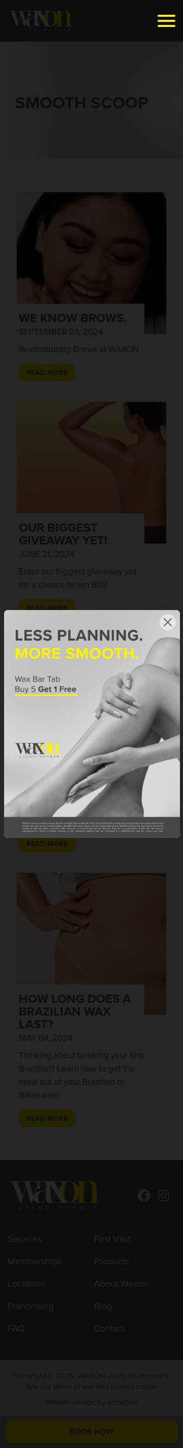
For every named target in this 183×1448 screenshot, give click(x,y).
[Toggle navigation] (166, 21)
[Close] (168, 622)
